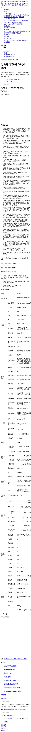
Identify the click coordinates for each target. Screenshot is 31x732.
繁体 (6, 721)
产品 (5, 53)
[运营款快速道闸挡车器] (11, 680)
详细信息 (7, 84)
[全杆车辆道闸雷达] (10, 666)
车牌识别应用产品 (9, 54)
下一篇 (8, 81)
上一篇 (13, 79)
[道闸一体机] (8, 673)
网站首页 (7, 9)
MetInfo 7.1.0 (11, 718)
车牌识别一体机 (22, 659)
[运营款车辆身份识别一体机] (13, 687)
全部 (5, 31)
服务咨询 (3, 698)
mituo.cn (25, 718)
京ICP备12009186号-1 (7, 715)
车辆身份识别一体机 (10, 659)
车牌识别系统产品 (9, 56)
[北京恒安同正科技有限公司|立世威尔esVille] (15, 3)
